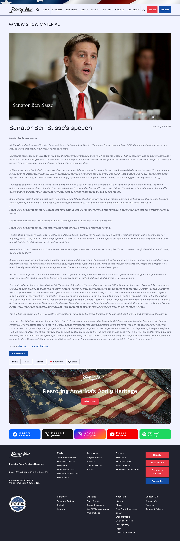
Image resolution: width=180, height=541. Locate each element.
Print (15, 361)
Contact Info (151, 501)
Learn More (18, 353)
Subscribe (157, 481)
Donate (152, 10)
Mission (119, 505)
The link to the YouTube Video (33, 346)
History (119, 501)
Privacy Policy (122, 525)
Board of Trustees (124, 521)
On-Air (119, 513)
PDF (27, 361)
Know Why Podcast (66, 469)
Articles (90, 469)
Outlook (60, 505)
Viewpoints (62, 465)
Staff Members (123, 517)
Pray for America (94, 457)
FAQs (118, 529)
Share (40, 361)
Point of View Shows (66, 457)
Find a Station (93, 501)
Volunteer (150, 505)
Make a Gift (121, 457)
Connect (164, 10)
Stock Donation (123, 465)
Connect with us (94, 465)
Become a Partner (157, 472)
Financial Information (125, 532)
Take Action (157, 462)
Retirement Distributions (127, 469)
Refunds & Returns (154, 509)
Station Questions (95, 505)
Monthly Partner (123, 461)
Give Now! (90, 401)
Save (74, 361)
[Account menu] (143, 10)
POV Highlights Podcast (68, 473)
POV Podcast (63, 477)
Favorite (58, 361)
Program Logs (93, 513)
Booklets (91, 461)
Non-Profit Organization (127, 509)
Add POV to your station (98, 509)
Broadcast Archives (66, 461)
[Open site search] (37, 9)
